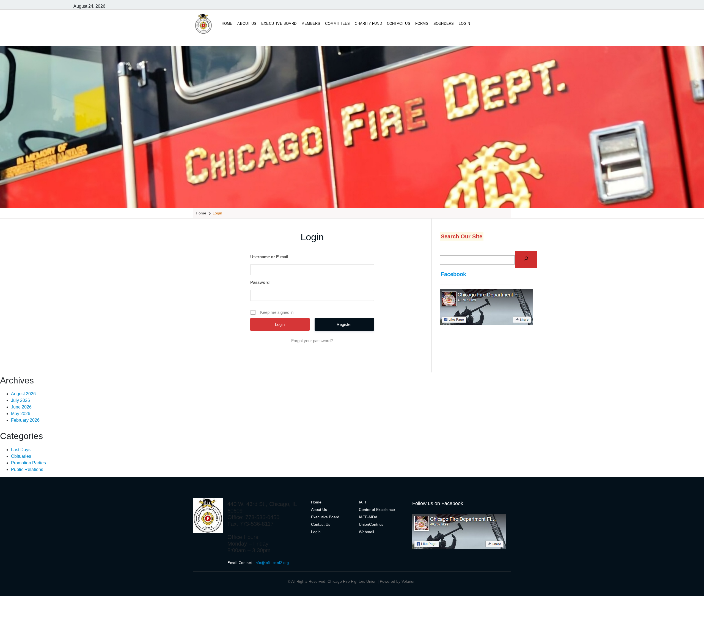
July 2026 (20, 400)
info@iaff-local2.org (272, 563)
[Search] (526, 259)
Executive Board (278, 23)
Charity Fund (368, 23)
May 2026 (20, 413)
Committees (337, 23)
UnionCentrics (371, 524)
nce (392, 509)
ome (317, 502)
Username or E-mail (269, 256)
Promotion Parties (28, 463)
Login (464, 23)
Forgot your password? (312, 340)
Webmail (366, 532)
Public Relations (27, 469)
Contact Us (398, 23)
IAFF (363, 502)
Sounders (443, 23)
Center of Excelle (374, 509)
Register (344, 324)
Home (227, 23)
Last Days (21, 449)
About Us (246, 23)
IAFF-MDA (368, 517)
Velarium (409, 581)
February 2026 (25, 420)
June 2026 (21, 407)
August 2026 (23, 393)
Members (310, 23)
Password (260, 282)
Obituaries (21, 456)
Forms (421, 23)
